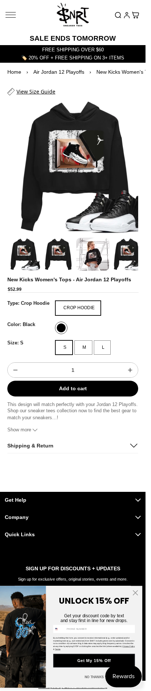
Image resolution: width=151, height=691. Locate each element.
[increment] (130, 363)
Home (14, 72)
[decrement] (15, 363)
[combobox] (59, 629)
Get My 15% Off (94, 660)
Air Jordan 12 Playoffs (58, 72)
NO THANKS (94, 677)
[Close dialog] (135, 593)
